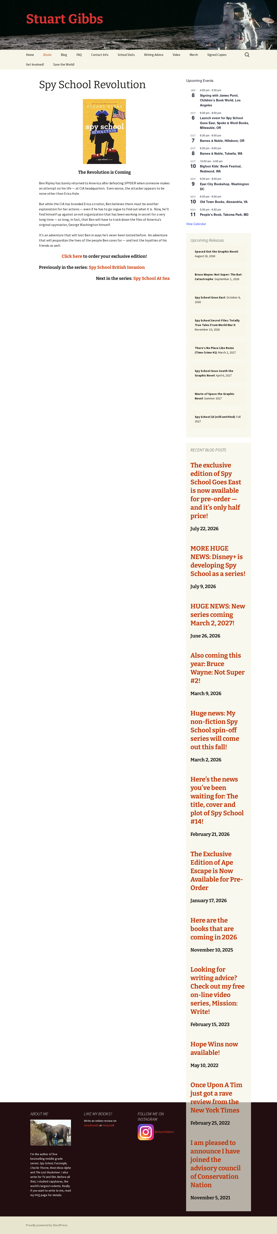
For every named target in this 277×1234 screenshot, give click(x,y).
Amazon (108, 1125)
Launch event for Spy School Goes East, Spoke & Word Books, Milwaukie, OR (224, 123)
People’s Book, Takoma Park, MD (224, 214)
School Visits (126, 55)
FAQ (79, 55)
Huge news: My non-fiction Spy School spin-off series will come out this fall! (214, 730)
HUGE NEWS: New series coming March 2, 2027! (217, 614)
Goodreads (91, 1125)
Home (30, 55)
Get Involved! (35, 64)
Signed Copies (217, 55)
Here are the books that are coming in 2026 (213, 928)
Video (176, 55)
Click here (72, 256)
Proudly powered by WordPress (47, 1225)
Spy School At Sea (151, 278)
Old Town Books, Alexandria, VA (224, 201)
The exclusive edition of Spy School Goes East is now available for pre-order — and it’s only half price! (215, 490)
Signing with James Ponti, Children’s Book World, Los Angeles (220, 100)
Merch (194, 55)
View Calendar (196, 224)
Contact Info (99, 55)
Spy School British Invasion (117, 267)
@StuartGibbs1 (164, 1132)
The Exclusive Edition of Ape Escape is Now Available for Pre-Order (216, 871)
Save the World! (63, 64)
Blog (64, 55)
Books (47, 55)
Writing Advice (153, 55)
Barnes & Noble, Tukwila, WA (221, 153)
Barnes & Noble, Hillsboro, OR (222, 140)
